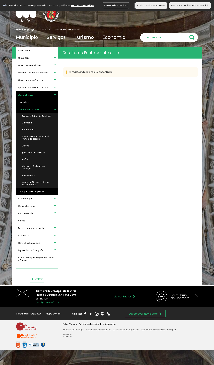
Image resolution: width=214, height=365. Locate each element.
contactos (45, 29)
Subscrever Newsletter (143, 313)
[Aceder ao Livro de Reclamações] (26, 327)
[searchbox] (169, 37)
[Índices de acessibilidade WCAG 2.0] (30, 344)
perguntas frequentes (67, 29)
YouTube (90, 313)
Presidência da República (98, 329)
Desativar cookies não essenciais (190, 5)
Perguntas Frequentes (28, 313)
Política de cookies (82, 5)
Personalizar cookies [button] (116, 5)
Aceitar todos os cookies (151, 5)
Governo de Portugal (73, 329)
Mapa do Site (53, 313)
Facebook (85, 313)
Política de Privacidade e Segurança (97, 324)
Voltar (39, 279)
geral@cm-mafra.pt (47, 302)
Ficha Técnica (70, 324)
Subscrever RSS (108, 313)
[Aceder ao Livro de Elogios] (27, 337)
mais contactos (121, 296)
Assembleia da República (126, 329)
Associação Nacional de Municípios (158, 329)
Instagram (96, 313)
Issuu (102, 313)
